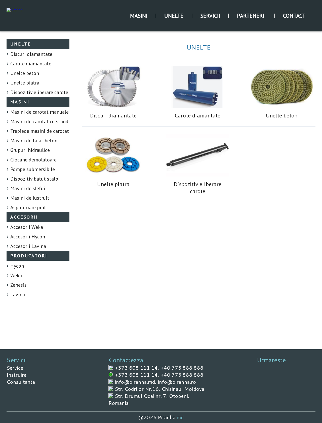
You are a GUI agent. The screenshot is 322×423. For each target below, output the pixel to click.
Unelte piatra (24, 82)
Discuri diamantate (31, 54)
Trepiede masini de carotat (39, 131)
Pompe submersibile (32, 169)
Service (15, 367)
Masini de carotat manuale (39, 112)
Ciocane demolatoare (33, 159)
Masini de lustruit (29, 198)
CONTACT (294, 15)
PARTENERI (250, 15)
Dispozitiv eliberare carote (39, 92)
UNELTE (173, 15)
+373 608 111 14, (137, 367)
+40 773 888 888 (182, 367)
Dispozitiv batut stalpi (35, 179)
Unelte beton (24, 73)
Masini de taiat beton (33, 140)
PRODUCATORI (28, 256)
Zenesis (18, 285)
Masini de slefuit (28, 188)
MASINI (138, 15)
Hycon (17, 266)
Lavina (17, 294)
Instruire (16, 374)
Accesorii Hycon (27, 236)
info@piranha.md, (136, 381)
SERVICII (210, 15)
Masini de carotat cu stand (39, 121)
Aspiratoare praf (28, 207)
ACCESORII (24, 217)
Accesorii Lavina (28, 246)
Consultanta (21, 381)
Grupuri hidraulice (30, 150)
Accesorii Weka (26, 227)
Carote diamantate (30, 63)
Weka (16, 275)
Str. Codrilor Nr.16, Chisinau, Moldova (159, 388)
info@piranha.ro (177, 381)
